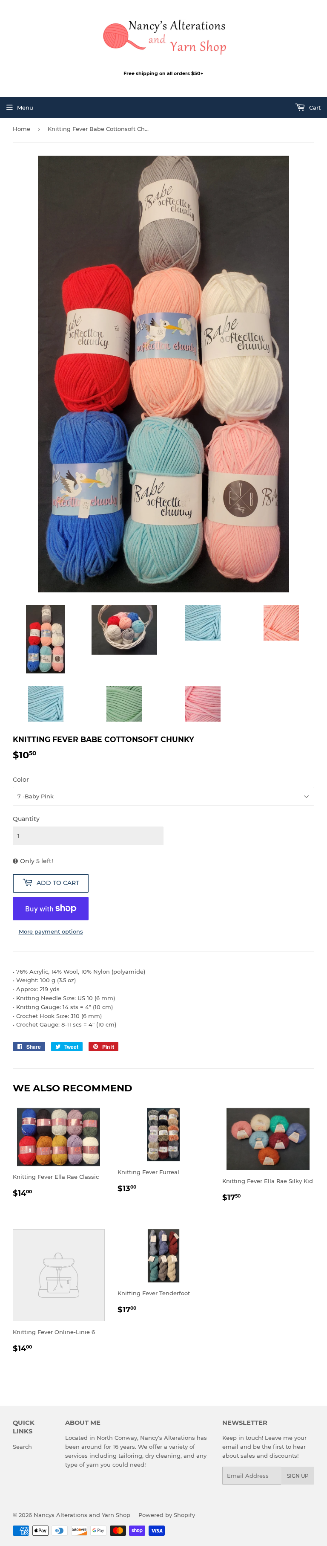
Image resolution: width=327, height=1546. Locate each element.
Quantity (26, 819)
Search (22, 1446)
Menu (25, 107)
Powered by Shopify (166, 1514)
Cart (314, 107)
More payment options (51, 931)
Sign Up (298, 1476)
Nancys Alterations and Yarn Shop (82, 1514)
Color (21, 779)
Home (21, 128)
